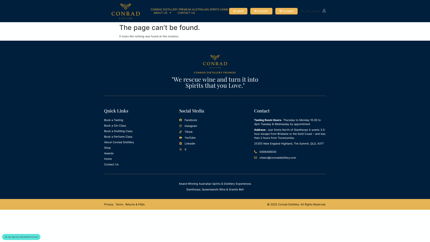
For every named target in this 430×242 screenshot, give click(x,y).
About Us (160, 12)
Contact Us (186, 12)
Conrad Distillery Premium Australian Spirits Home (189, 9)
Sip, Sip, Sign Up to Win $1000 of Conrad (21, 237)
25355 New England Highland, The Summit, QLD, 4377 (289, 143)
